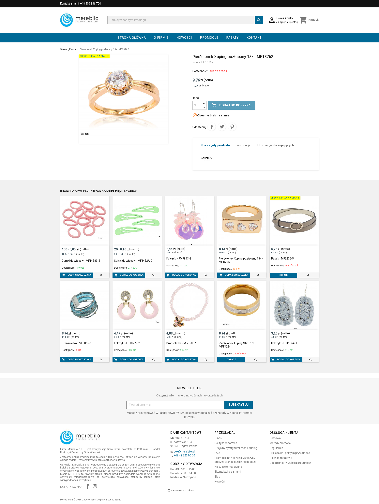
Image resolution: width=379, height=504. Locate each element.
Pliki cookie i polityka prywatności (290, 452)
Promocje (209, 37)
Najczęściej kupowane (228, 466)
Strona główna (132, 37)
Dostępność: (200, 71)
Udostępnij (212, 127)
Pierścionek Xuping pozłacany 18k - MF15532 (241, 260)
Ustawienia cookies (182, 490)
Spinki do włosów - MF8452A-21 (134, 260)
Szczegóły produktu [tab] (215, 145)
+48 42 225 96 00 (184, 455)
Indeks (196, 62)
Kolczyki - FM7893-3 (178, 258)
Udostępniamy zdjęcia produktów (290, 462)
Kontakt (254, 37)
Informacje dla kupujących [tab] (275, 145)
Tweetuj (222, 127)
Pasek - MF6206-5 (282, 258)
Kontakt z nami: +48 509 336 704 (80, 3)
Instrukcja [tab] (243, 145)
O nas (218, 438)
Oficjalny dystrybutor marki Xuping (236, 448)
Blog (217, 476)
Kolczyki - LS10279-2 (127, 343)
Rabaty (232, 37)
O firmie (161, 37)
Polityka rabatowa (226, 443)
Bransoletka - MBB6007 (181, 343)
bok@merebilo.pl (184, 451)
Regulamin (276, 448)
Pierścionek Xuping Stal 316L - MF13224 (237, 345)
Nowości (184, 37)
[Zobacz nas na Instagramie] (95, 487)
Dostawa (275, 438)
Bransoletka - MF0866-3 (77, 343)
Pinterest (232, 127)
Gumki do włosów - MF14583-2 (81, 260)
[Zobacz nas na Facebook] (87, 487)
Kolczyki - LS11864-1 (284, 343)
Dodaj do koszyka (231, 105)
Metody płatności (280, 443)
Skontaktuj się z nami (228, 471)
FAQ (217, 452)
